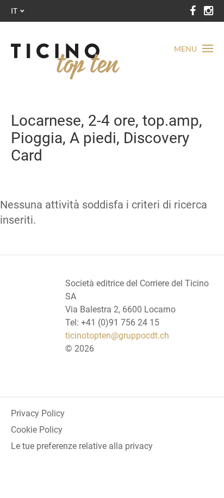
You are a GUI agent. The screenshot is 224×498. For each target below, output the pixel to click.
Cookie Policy (37, 430)
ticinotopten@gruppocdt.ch (117, 335)
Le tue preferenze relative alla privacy (82, 446)
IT (14, 10)
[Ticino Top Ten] (65, 61)
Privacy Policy (38, 413)
